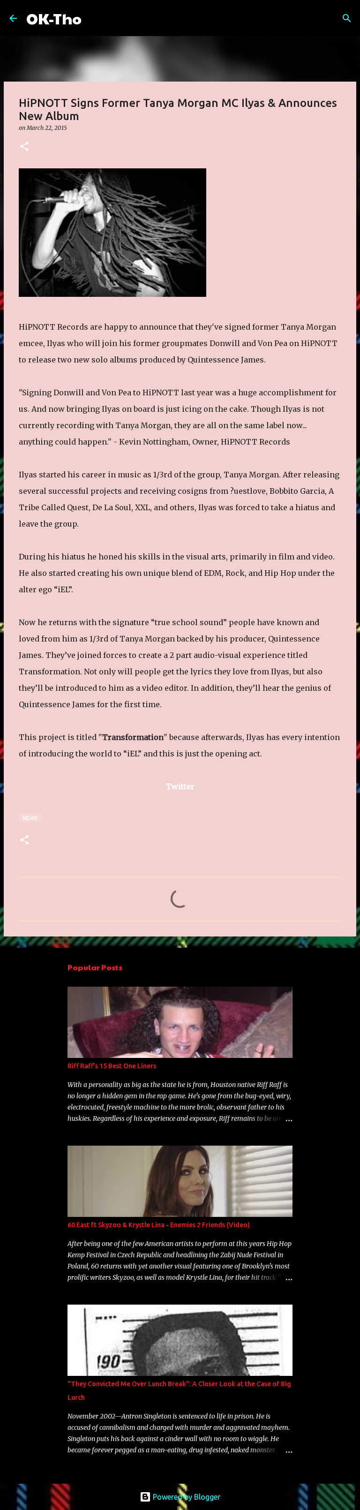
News (30, 818)
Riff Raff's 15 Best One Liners (112, 1066)
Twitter (180, 786)
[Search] (94, 18)
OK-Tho (54, 18)
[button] (24, 147)
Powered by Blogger (185, 1497)
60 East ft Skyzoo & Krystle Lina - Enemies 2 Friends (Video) (159, 1225)
